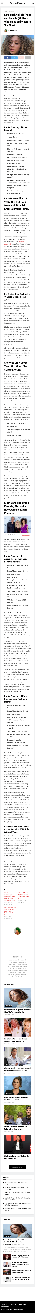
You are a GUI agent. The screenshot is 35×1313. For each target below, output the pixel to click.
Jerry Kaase (8, 1244)
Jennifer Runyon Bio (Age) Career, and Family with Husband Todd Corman (10, 911)
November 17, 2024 (9, 1014)
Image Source (25, 535)
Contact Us (13, 1304)
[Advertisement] (17, 945)
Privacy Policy (5, 1306)
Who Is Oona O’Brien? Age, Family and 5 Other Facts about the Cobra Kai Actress (9, 896)
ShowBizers (17, 2)
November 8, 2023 (9, 1131)
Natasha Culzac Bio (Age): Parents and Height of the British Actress (23, 895)
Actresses (11, 11)
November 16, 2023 (9, 1073)
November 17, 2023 (9, 1043)
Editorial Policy (23, 1304)
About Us (4, 1304)
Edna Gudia (13, 30)
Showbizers (9, 1309)
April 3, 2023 (8, 1160)
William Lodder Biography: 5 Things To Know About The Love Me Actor (21, 1264)
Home (5, 11)
